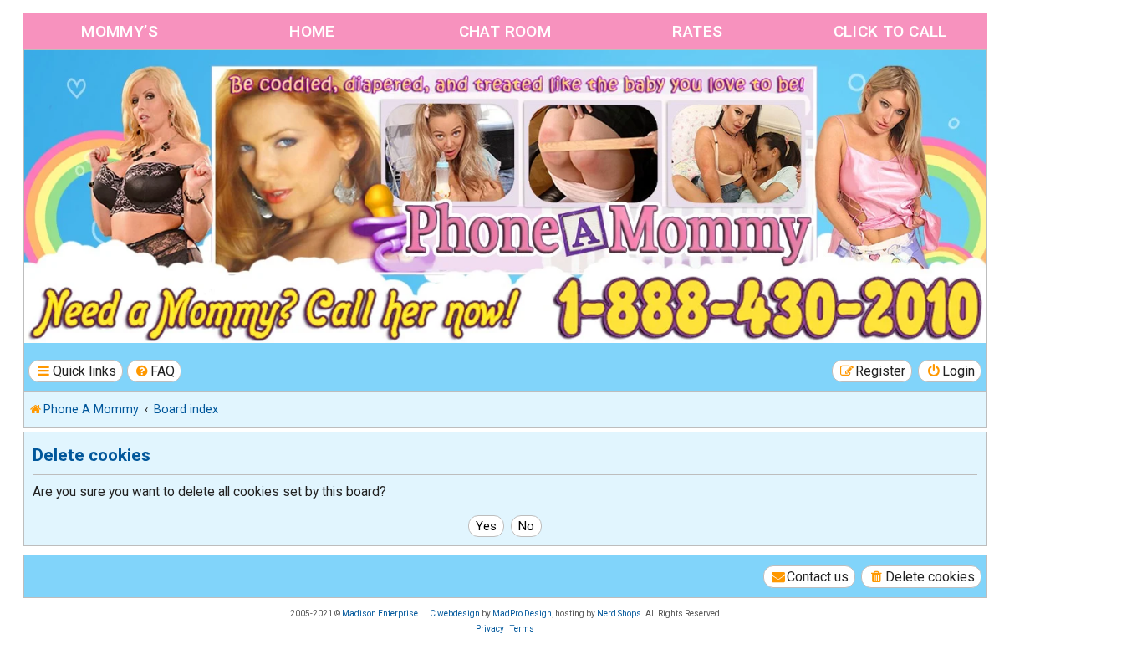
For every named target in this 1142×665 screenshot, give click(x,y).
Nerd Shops (619, 613)
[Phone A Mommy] (120, 85)
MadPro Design (522, 613)
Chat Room (505, 31)
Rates (697, 31)
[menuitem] (154, 371)
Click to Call (890, 31)
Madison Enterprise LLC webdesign (411, 613)
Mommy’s (119, 31)
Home (312, 31)
